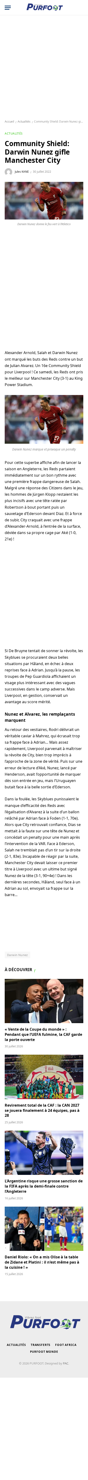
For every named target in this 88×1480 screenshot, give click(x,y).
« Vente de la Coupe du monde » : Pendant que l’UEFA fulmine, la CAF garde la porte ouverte (43, 1034)
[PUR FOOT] (44, 7)
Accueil (9, 122)
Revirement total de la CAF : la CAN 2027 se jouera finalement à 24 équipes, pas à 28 (42, 1110)
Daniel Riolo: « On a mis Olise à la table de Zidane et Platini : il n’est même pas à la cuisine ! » (42, 1262)
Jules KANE (22, 172)
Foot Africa (65, 1345)
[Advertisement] (44, 68)
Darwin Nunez (17, 955)
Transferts (40, 1345)
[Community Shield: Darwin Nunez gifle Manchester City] (44, 200)
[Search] (80, 7)
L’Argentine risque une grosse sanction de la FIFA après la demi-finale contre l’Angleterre (44, 1186)
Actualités (24, 122)
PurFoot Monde (44, 1352)
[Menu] (8, 7)
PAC (65, 1363)
